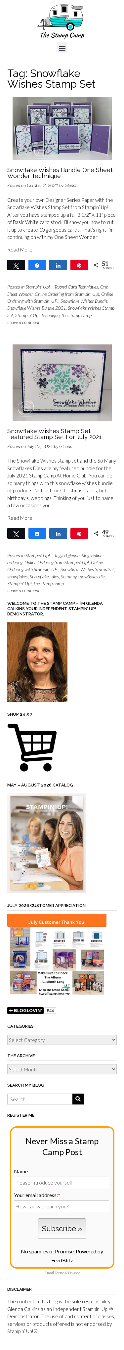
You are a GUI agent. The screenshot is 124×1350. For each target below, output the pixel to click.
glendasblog (78, 555)
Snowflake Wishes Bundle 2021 (36, 308)
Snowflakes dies (44, 576)
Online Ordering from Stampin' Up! (67, 294)
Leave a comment (23, 322)
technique (51, 315)
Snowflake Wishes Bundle (84, 301)
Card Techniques (83, 287)
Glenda (71, 185)
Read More (19, 249)
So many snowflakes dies (83, 576)
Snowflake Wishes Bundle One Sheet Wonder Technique (60, 172)
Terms (59, 1273)
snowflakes (17, 576)
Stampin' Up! (37, 287)
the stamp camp (77, 315)
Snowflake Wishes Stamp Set (87, 569)
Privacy (74, 1273)
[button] (62, 47)
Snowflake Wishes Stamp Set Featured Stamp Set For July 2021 (54, 434)
